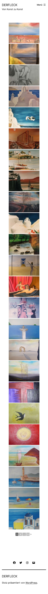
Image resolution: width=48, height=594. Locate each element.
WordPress (31, 582)
